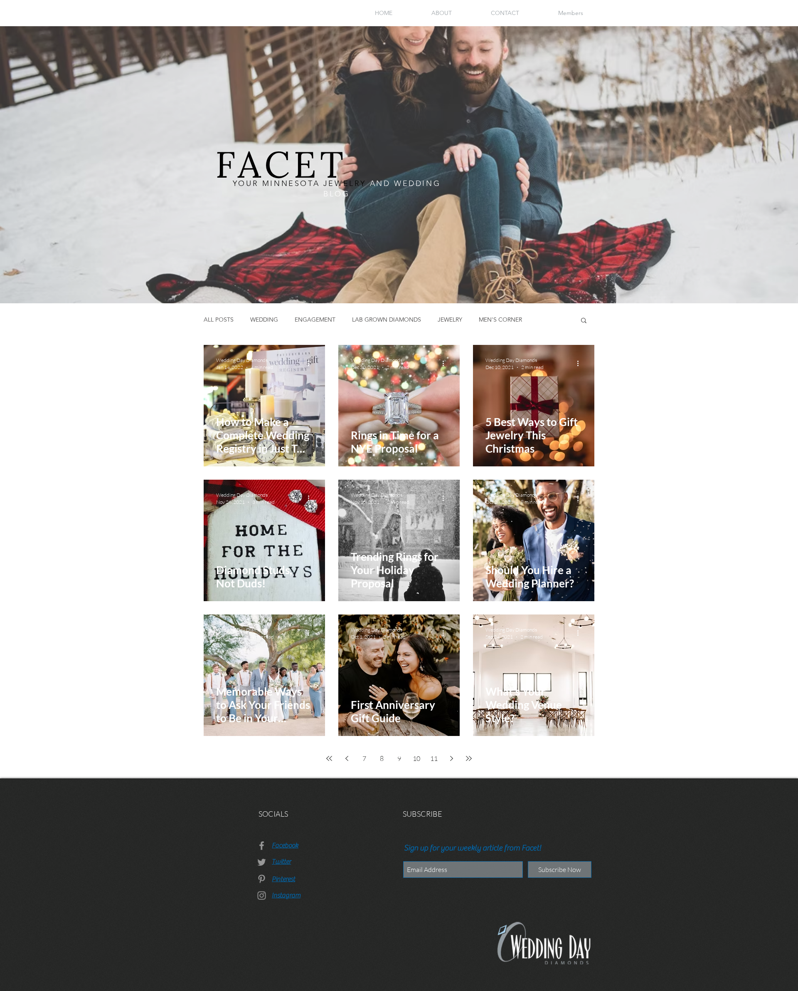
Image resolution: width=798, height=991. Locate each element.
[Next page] (451, 758)
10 (416, 758)
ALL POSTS (219, 319)
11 (434, 758)
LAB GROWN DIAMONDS (386, 319)
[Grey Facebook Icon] (261, 845)
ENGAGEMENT (315, 319)
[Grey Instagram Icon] (261, 895)
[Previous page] (346, 758)
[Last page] (468, 758)
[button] (584, 321)
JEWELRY (450, 319)
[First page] (329, 758)
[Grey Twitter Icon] (261, 862)
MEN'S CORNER (500, 319)
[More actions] (311, 363)
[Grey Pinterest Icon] (261, 878)
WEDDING (264, 319)
